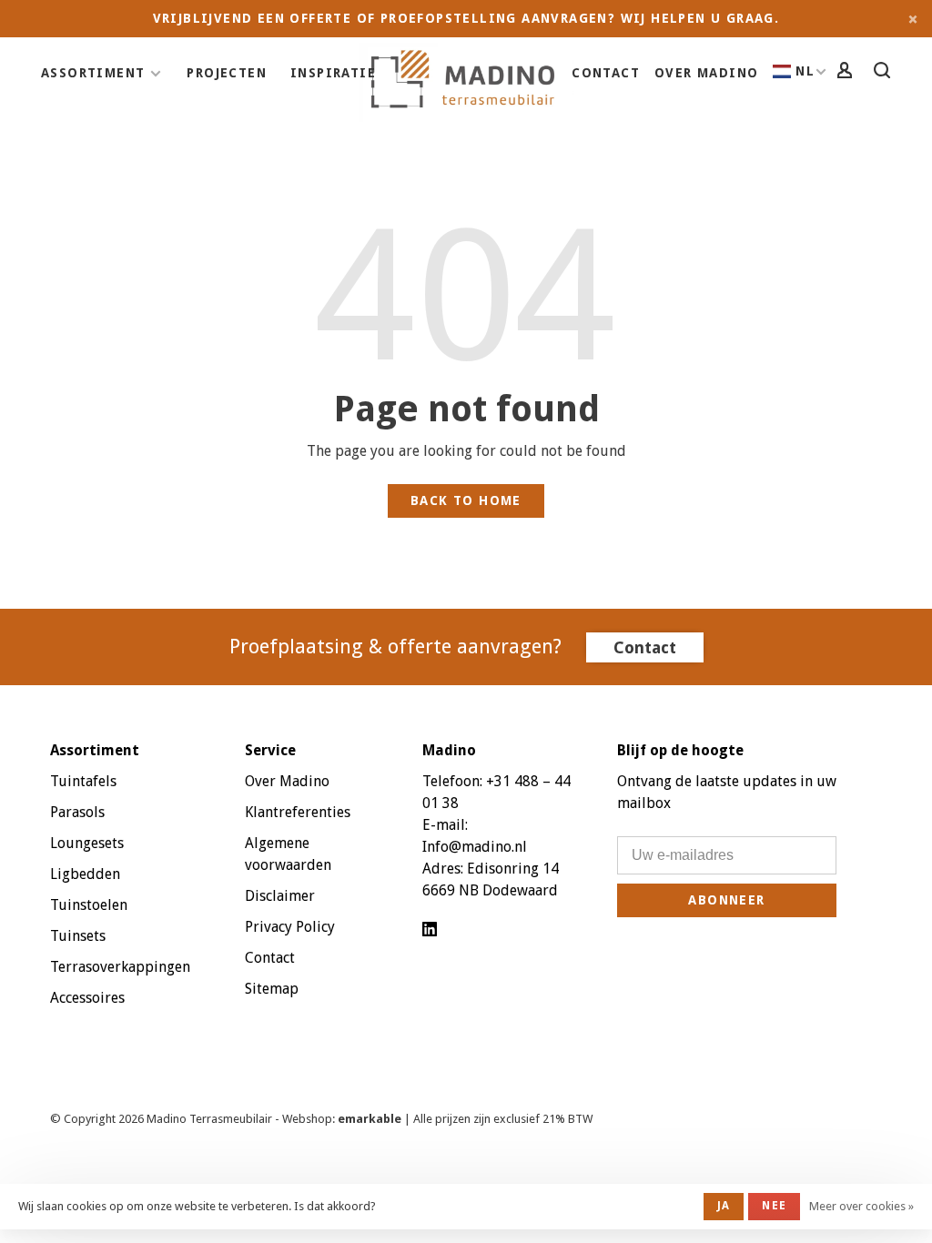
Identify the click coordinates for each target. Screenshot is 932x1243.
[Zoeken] (885, 73)
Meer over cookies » (861, 1206)
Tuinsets (78, 936)
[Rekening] (847, 73)
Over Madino (706, 73)
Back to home (466, 500)
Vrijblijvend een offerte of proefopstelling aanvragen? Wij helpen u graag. (466, 18)
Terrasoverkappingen (120, 966)
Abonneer (726, 900)
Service (270, 750)
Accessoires (87, 997)
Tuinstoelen (88, 905)
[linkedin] (429, 930)
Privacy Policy (290, 926)
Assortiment (93, 73)
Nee (774, 1205)
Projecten (227, 73)
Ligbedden (85, 874)
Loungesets (87, 843)
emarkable (371, 1119)
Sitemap (272, 988)
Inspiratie (333, 73)
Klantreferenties (297, 812)
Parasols (77, 812)
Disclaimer (280, 895)
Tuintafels (83, 781)
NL (805, 71)
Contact (606, 73)
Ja (723, 1205)
